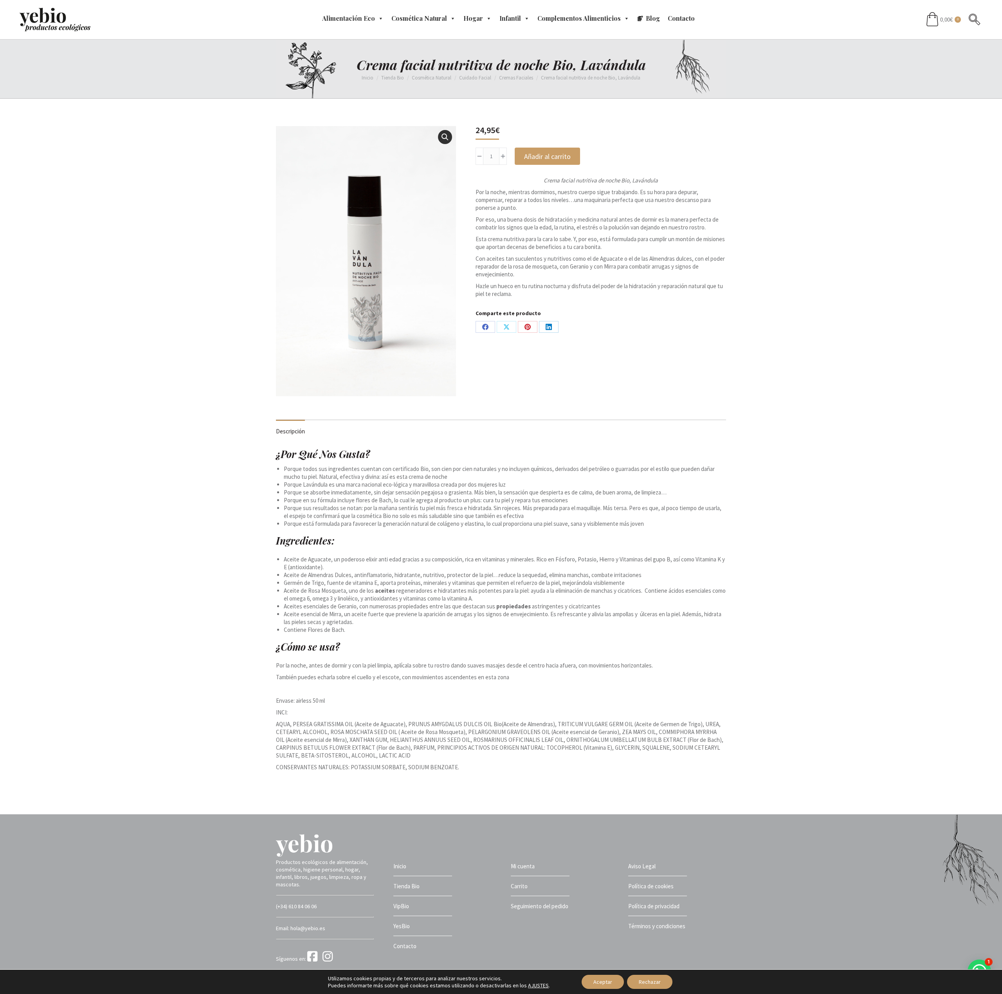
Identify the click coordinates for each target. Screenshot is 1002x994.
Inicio (399, 866)
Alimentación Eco (348, 18)
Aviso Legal (642, 866)
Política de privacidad (653, 906)
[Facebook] (314, 958)
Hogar (473, 18)
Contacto (681, 18)
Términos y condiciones (656, 926)
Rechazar (650, 981)
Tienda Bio (406, 886)
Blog (653, 18)
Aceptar (602, 981)
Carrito (519, 886)
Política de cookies (651, 886)
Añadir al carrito (547, 156)
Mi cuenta (523, 866)
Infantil (510, 18)
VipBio (401, 906)
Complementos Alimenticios (579, 18)
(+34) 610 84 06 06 (296, 906)
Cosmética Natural (419, 18)
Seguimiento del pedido (539, 906)
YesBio (401, 926)
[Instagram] (329, 958)
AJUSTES (538, 985)
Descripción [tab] (290, 431)
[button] (445, 137)
